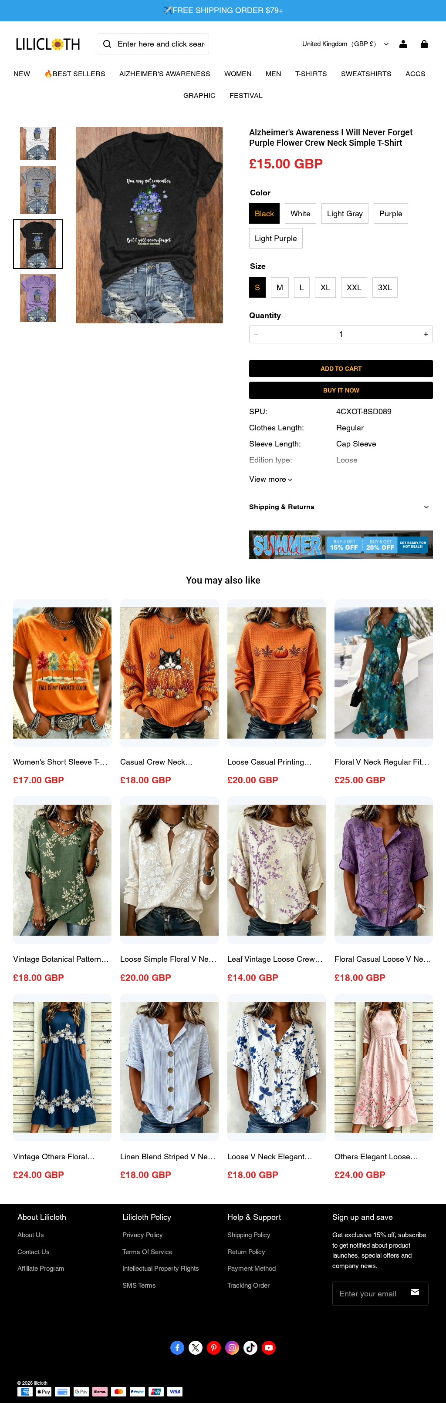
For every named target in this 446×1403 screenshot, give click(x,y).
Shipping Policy (248, 1235)
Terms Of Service (147, 1251)
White (301, 213)
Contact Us (33, 1251)
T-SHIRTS (311, 74)
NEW (22, 74)
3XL (385, 287)
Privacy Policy (142, 1235)
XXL (354, 287)
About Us (30, 1235)
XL (325, 287)
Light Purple (276, 238)
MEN (273, 74)
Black (264, 213)
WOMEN (238, 74)
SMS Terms (139, 1285)
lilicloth (40, 1383)
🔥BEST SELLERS (74, 74)
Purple (390, 213)
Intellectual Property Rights (160, 1268)
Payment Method (251, 1268)
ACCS (415, 74)
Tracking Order (248, 1285)
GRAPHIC (199, 95)
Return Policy (246, 1251)
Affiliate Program (40, 1268)
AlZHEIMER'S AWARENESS (164, 74)
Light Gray (345, 213)
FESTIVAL (246, 95)
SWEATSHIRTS (366, 74)
